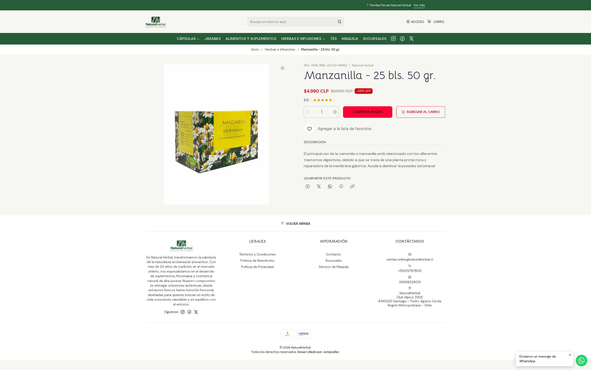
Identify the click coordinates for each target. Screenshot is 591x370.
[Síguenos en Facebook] (402, 38)
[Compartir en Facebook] (307, 187)
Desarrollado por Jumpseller (318, 352)
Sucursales (334, 260)
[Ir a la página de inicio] (156, 21)
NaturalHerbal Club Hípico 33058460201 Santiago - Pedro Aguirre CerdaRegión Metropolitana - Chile (409, 299)
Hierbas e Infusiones (280, 49)
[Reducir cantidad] (308, 112)
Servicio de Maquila (333, 267)
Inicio (255, 49)
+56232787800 (410, 271)
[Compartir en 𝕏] (319, 187)
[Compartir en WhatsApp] (330, 187)
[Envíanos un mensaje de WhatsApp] (581, 360)
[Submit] (340, 21)
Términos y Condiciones (257, 254)
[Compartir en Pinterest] (341, 187)
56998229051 (410, 282)
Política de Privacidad (257, 267)
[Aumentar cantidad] (335, 112)
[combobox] (295, 21)
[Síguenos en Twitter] (411, 38)
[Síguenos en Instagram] (393, 38)
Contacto (333, 254)
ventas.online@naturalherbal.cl (410, 259)
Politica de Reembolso (257, 260)
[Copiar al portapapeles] (352, 187)
